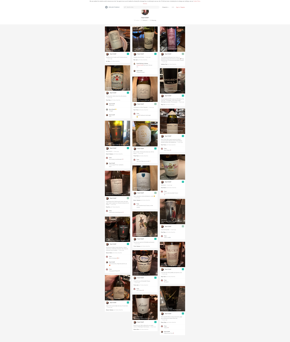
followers (145, 20)
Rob (134, 59)
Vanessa (111, 154)
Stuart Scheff (113, 54)
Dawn (111, 252)
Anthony (163, 64)
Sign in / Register (180, 7)
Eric (109, 207)
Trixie (110, 157)
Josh (137, 59)
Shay (109, 61)
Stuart (107, 154)
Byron (135, 200)
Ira (106, 61)
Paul (107, 100)
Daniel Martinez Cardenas (142, 63)
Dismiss (145, 3)
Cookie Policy (196, 1)
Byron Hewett (112, 109)
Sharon (107, 252)
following (153, 20)
